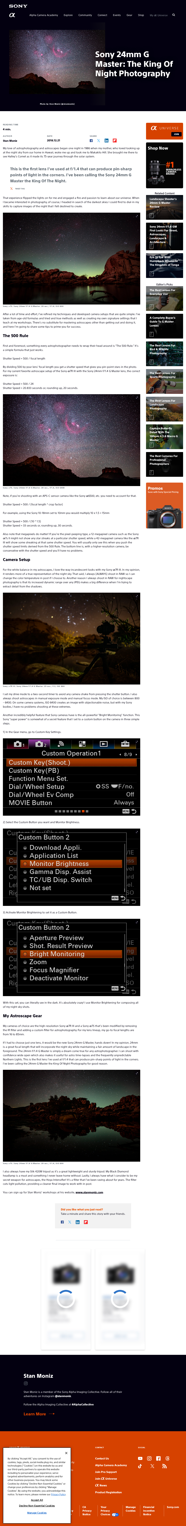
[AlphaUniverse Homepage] (12, 15)
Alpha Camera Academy (43, 15)
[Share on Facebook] (91, 140)
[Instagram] (26, 1383)
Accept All (37, 1499)
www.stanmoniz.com (89, 1192)
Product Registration (108, 1492)
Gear (129, 15)
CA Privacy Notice (87, 1510)
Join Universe (106, 1478)
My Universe (159, 15)
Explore (68, 15)
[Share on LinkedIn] (106, 140)
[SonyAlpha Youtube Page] (140, 1458)
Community (85, 15)
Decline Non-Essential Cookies (37, 1505)
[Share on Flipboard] (115, 140)
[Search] (174, 15)
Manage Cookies (37, 1512)
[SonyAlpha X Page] (152, 1466)
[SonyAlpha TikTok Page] (140, 1466)
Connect (102, 15)
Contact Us (102, 1458)
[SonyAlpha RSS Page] (164, 1466)
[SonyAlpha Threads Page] (167, 1458)
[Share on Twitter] (98, 140)
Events (117, 15)
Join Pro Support (106, 1471)
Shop (141, 15)
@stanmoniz (63, 1396)
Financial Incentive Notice (149, 1510)
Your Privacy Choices (105, 1510)
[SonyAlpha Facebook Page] (158, 1458)
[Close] (66, 1453)
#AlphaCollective (83, 1404)
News (103, 1485)
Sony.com (173, 1507)
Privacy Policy (58, 1494)
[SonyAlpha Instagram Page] (149, 1458)
